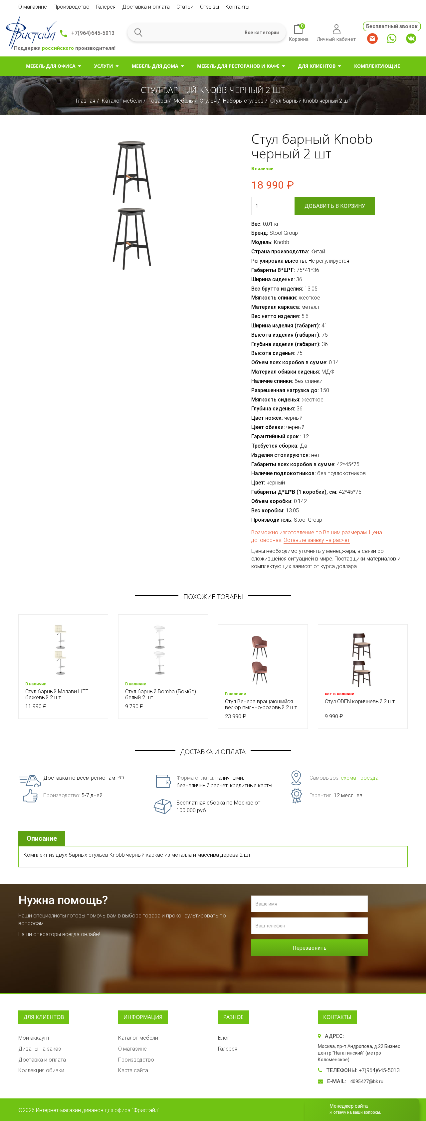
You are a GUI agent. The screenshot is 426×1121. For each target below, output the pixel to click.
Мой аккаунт (34, 1038)
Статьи (184, 7)
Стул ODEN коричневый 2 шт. (360, 701)
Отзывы (209, 7)
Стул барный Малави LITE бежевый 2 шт (57, 694)
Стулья (208, 101)
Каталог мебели (122, 101)
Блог (224, 1038)
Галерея (105, 7)
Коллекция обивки (41, 1070)
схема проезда (359, 778)
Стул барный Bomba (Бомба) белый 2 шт (160, 694)
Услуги (103, 66)
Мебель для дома (155, 66)
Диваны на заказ (39, 1049)
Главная (85, 101)
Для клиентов (316, 66)
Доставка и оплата (146, 7)
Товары (157, 101)
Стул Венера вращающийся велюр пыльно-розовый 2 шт (261, 704)
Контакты (237, 7)
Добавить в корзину (335, 206)
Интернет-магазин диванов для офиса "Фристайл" (97, 1110)
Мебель (183, 101)
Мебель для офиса (51, 66)
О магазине (32, 7)
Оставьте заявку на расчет (317, 540)
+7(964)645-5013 (92, 33)
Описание (42, 838)
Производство (72, 7)
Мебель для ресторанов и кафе (238, 66)
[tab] (42, 838)
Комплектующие (377, 66)
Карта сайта (133, 1070)
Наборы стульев (243, 101)
